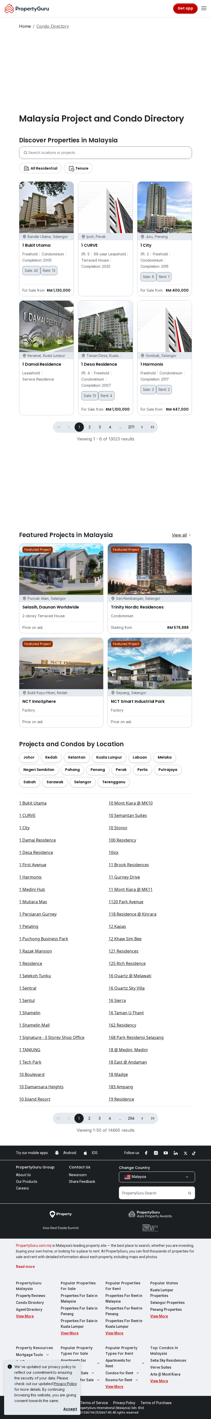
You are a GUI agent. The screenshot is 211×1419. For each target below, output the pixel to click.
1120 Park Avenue (126, 902)
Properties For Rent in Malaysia (124, 1298)
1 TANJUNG (29, 1050)
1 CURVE (27, 815)
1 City (24, 828)
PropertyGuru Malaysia (28, 1285)
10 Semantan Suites (128, 815)
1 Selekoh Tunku (35, 976)
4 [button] (110, 427)
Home (25, 26)
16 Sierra (117, 1000)
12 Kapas (117, 926)
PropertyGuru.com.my (34, 1245)
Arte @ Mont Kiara (165, 1374)
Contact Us (79, 1167)
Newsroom (78, 1175)
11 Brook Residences (129, 865)
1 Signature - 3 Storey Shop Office (51, 1037)
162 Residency (122, 1025)
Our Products (26, 1182)
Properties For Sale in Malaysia (79, 1298)
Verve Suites (160, 1367)
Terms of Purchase (156, 1403)
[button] (142, 427)
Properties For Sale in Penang (79, 1311)
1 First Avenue (32, 865)
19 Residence (121, 1099)
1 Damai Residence (37, 840)
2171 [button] (131, 427)
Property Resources (34, 1347)
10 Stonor (118, 828)
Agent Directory (29, 1309)
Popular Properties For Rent (123, 1285)
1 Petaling (28, 926)
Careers (22, 1188)
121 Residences (123, 951)
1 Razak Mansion (35, 951)
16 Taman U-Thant (126, 1013)
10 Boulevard (32, 1074)
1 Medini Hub (32, 889)
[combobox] (110, 152)
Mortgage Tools (29, 1355)
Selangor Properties (167, 1303)
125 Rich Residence (127, 963)
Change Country (134, 1167)
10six (113, 852)
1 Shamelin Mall (34, 1025)
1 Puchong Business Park (43, 939)
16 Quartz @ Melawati (130, 976)
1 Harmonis (30, 877)
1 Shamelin (29, 1013)
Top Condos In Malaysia (164, 1350)
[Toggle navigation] (204, 8)
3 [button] (100, 427)
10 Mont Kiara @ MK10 (131, 803)
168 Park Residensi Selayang (136, 1037)
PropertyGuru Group (35, 1167)
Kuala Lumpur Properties (161, 1293)
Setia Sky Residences (168, 1360)
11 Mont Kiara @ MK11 (131, 889)
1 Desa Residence (36, 852)
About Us (23, 1175)
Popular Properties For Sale (78, 1285)
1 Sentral (27, 988)
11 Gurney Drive (124, 877)
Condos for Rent (119, 1373)
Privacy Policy (65, 1383)
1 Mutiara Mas (33, 902)
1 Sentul (27, 1000)
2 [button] (90, 427)
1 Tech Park (30, 1062)
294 (131, 1118)
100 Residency (122, 840)
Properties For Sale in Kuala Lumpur (79, 1324)
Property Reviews (30, 1296)
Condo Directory (30, 1303)
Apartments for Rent (118, 1363)
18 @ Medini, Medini (128, 1050)
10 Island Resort (34, 1099)
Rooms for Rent (119, 1380)
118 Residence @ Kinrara (132, 914)
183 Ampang (121, 1087)
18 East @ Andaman (128, 1062)
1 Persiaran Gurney (38, 914)
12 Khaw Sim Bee (125, 939)
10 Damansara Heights (41, 1087)
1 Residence (30, 963)
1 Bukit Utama (33, 803)
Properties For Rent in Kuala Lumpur (124, 1324)
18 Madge (118, 1074)
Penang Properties (166, 1309)
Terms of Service (94, 1403)
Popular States (164, 1283)
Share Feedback (82, 1182)
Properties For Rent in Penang (124, 1311)
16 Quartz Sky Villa (127, 988)
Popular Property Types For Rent (121, 1350)
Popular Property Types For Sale (77, 1350)
